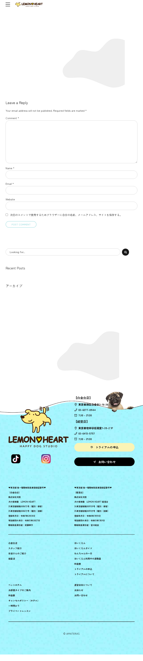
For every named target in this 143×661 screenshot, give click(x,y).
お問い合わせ (81, 595)
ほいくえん (79, 542)
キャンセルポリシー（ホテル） (24, 600)
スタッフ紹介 (15, 548)
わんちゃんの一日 (83, 553)
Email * (10, 184)
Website (10, 199)
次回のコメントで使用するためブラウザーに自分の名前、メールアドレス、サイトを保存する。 (66, 215)
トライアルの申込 (83, 568)
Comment (12, 118)
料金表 (77, 563)
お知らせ (78, 590)
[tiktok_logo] (15, 458)
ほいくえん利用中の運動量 (87, 558)
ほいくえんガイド (83, 548)
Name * (10, 168)
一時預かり (14, 605)
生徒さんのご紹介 (17, 553)
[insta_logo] (46, 458)
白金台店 (12, 542)
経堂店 (11, 558)
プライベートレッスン (19, 610)
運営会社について (83, 584)
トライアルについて (84, 574)
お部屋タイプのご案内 (19, 590)
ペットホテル (15, 584)
